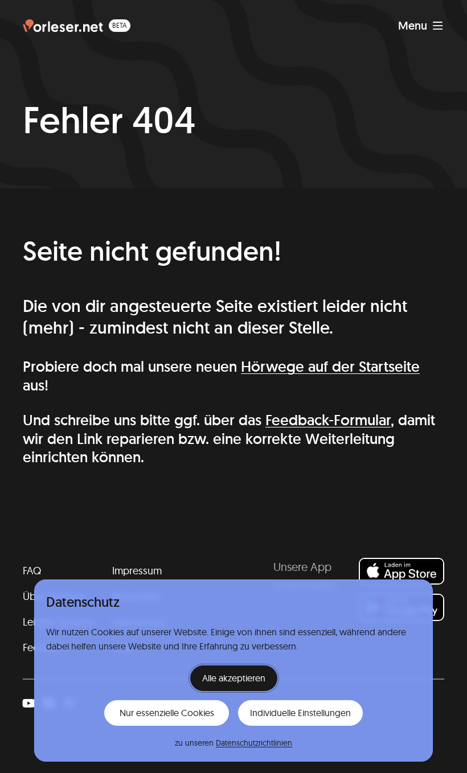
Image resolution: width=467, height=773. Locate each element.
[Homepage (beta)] (76, 25)
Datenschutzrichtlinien (254, 742)
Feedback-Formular (328, 419)
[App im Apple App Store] (401, 571)
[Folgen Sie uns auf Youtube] (28, 703)
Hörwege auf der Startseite (330, 366)
